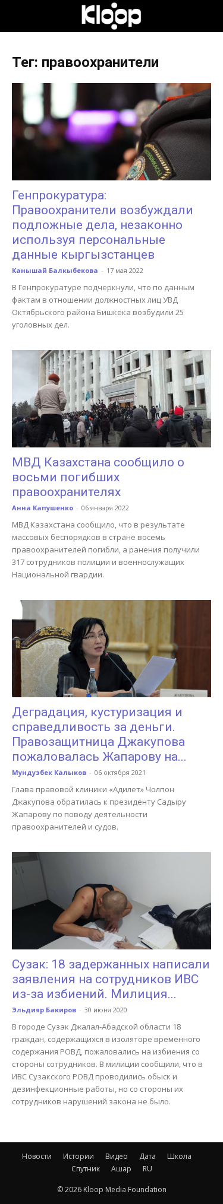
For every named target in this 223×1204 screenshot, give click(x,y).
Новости (37, 1156)
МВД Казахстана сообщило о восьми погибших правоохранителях (98, 477)
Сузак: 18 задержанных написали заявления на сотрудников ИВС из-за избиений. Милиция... (111, 979)
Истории (78, 1156)
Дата (147, 1156)
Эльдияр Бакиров (44, 1009)
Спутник (85, 1169)
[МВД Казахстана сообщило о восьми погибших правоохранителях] (111, 398)
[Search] (206, 16)
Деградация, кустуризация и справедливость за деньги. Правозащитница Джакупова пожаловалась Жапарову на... (99, 734)
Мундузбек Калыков (49, 772)
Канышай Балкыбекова (55, 270)
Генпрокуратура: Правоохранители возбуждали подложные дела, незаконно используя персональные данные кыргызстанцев (102, 225)
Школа (179, 1156)
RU (147, 1169)
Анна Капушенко (42, 507)
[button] (20, 16)
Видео (116, 1156)
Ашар (121, 1169)
